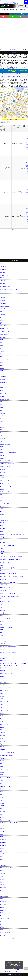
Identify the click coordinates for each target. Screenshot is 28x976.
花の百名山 (2, 272)
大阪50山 (2, 744)
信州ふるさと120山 (4, 480)
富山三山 (2, 427)
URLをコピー (24, 16)
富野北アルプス (4, 658)
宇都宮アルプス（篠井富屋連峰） (8, 452)
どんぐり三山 (3, 641)
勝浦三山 (2, 882)
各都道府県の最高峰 (5, 286)
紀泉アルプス (3, 825)
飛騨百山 (2, 531)
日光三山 (2, 407)
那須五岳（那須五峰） (5, 399)
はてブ (24, 14)
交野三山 (2, 772)
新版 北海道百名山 (4, 306)
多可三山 (2, 789)
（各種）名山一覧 (14, 49)
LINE (15, 16)
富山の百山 (2, 684)
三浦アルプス (3, 458)
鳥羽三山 (2, 629)
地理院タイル (25, 117)
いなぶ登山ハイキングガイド (7, 545)
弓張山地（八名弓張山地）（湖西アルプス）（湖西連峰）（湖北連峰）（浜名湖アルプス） (13, 664)
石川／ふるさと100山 (5, 687)
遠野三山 (2, 342)
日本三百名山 (3, 269)
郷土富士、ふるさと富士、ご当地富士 (9, 289)
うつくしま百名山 (4, 331)
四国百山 (2, 876)
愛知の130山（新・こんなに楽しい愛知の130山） (12, 534)
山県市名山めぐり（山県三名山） (8, 573)
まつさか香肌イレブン (5, 587)
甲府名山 (2, 475)
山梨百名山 (2, 469)
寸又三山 (2, 638)
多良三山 (2, 924)
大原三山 (2, 763)
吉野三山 (2, 797)
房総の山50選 (3, 393)
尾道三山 (2, 859)
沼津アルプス (3, 668)
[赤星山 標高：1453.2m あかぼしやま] (14, 101)
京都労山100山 (3, 741)
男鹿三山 (2, 356)
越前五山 (2, 693)
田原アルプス (3, 670)
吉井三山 (2, 430)
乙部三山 (2, 354)
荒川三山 (2, 497)
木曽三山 (2, 511)
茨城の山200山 (3, 385)
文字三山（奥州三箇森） (6, 359)
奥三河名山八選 (4, 542)
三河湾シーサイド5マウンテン (7, 679)
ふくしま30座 (3, 334)
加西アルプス (3, 834)
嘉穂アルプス (3, 910)
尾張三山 (2, 599)
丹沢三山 (2, 441)
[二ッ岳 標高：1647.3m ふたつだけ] (7, 108)
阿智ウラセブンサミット (6, 486)
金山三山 (2, 368)
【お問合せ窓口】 (17, 67)
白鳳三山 (2, 370)
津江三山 (2, 921)
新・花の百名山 (4, 275)
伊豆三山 (2, 635)
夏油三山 (2, 345)
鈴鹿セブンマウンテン (5, 548)
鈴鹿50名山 (3, 554)
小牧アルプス (3, 649)
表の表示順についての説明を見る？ (12, 76)
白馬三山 (2, 721)
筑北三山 (2, 489)
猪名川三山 (2, 806)
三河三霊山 (2, 613)
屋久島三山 (2, 935)
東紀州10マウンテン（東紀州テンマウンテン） (11, 568)
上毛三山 (2, 410)
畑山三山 (2, 817)
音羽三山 (2, 794)
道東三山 (2, 320)
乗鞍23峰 (2, 676)
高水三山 (2, 432)
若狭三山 (2, 696)
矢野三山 (2, 856)
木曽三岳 (2, 514)
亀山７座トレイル (4, 562)
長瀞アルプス (3, 455)
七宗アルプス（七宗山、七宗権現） (8, 652)
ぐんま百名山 (3, 376)
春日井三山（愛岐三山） (6, 601)
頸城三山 (2, 704)
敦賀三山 (2, 699)
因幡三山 (2, 848)
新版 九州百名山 (4, 896)
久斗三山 (2, 808)
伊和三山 (2, 780)
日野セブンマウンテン (5, 730)
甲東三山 (2, 506)
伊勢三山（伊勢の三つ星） (6, 627)
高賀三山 (2, 624)
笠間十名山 (2, 401)
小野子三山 (2, 413)
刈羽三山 (2, 707)
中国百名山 (2, 836)
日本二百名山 (3, 266)
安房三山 (2, 424)
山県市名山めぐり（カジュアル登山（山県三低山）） (13, 576)
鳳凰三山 (2, 494)
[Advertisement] (14, 34)
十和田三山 (2, 337)
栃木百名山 (2, 379)
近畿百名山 (2, 735)
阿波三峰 (2, 884)
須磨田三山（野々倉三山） (6, 786)
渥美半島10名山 (4, 590)
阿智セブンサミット (5, 483)
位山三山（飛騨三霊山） (6, 618)
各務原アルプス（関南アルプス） (8, 646)
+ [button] (1, 89)
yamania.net (17, 974)
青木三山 (2, 500)
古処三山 (2, 913)
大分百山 (2, 898)
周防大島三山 (3, 865)
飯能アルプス (3, 449)
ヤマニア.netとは (6, 971)
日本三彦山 (2, 300)
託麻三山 (2, 929)
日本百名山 (2, 263)
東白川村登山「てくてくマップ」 (8, 582)
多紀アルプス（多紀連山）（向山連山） (10, 822)
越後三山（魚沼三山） (5, 701)
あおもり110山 (3, 325)
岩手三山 (2, 339)
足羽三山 (2, 727)
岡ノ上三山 (2, 811)
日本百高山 (2, 280)
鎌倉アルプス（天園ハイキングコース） (10, 461)
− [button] (1, 91)
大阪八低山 (2, 760)
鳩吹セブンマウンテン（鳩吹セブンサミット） (11, 593)
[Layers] (25, 89)
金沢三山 (2, 446)
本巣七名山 (2, 570)
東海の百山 (2, 523)
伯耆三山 (2, 851)
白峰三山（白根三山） (5, 492)
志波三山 (2, 351)
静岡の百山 (2, 537)
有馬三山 (2, 775)
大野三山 (2, 615)
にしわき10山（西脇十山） (6, 755)
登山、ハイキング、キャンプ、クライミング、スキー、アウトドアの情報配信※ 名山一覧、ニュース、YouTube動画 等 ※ (11, 2)
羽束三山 (2, 814)
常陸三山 (2, 404)
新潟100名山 (3, 682)
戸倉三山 (2, 435)
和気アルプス (3, 870)
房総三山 (2, 421)
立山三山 (2, 715)
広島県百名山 (3, 842)
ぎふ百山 (2, 525)
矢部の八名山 (3, 904)
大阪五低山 (2, 758)
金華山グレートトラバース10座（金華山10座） (11, 556)
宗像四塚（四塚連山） (5, 918)
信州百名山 (2, 472)
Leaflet (21, 117)
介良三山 (2, 893)
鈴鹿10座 (2, 551)
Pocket (5, 16)
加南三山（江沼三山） (5, 724)
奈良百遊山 (2, 746)
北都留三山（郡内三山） (6, 503)
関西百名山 (2, 732)
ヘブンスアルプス (4, 517)
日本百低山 (2, 283)
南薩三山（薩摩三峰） (5, 932)
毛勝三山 (2, 713)
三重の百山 (2, 539)
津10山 (1, 565)
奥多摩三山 (2, 438)
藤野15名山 (3, 396)
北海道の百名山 (4, 309)
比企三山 (2, 416)
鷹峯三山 (2, 766)
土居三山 (2, 890)
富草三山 (2, 508)
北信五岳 (2, 477)
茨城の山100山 (3, 382)
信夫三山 (2, 373)
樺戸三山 (2, 317)
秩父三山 (2, 418)
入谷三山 (2, 362)
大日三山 (2, 718)
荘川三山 (2, 621)
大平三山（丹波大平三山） (6, 777)
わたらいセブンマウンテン (6, 584)
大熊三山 (2, 632)
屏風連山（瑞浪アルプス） (6, 673)
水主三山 (2, 879)
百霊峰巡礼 (2, 278)
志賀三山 (2, 915)
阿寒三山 (2, 311)
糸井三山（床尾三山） (5, 769)
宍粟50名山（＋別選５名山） (7, 752)
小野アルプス (3, 831)
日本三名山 (2, 292)
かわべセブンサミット (5, 655)
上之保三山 (2, 610)
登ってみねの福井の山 (5, 690)
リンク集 (17, 969)
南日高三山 (2, 314)
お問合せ (17, 971)
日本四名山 (2, 294)
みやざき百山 (3, 901)
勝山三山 (2, 862)
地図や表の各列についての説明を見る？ (13, 73)
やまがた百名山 (4, 328)
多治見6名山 (3, 579)
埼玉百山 (2, 390)
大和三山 (2, 791)
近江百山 (2, 738)
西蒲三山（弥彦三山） (5, 710)
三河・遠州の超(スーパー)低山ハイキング (10, 559)
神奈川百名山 (3, 387)
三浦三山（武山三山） (5, 444)
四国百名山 (2, 873)
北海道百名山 (3, 303)
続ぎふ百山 (2, 528)
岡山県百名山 (3, 839)
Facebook (15, 14)
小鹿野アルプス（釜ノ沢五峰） (7, 463)
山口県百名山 (3, 845)
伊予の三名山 (3, 887)
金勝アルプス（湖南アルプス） (7, 820)
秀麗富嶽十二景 (4, 520)
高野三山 (2, 803)
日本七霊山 (2, 297)
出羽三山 (2, 365)
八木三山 (2, 604)
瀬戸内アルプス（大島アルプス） (8, 867)
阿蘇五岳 (2, 907)
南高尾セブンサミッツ (5, 466)
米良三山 (2, 927)
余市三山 (2, 323)
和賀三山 (2, 348)
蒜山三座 (2, 853)
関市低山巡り (3, 644)
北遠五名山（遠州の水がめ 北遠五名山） (10, 596)
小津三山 (2, 607)
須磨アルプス (3, 828)
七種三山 (2, 783)
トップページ (3, 49)
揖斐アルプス (3, 660)
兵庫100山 (2, 749)
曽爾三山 (2, 800)
